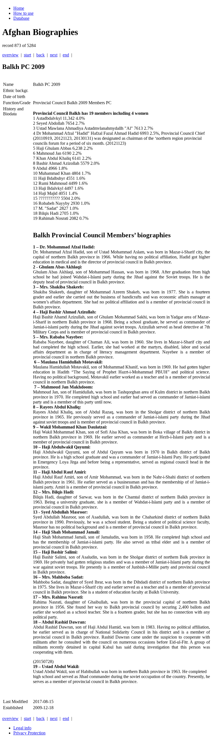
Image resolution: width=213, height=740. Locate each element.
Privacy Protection (29, 733)
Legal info (22, 728)
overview (10, 55)
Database (21, 18)
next (53, 55)
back (40, 55)
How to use (23, 13)
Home (18, 8)
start (27, 55)
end (66, 55)
